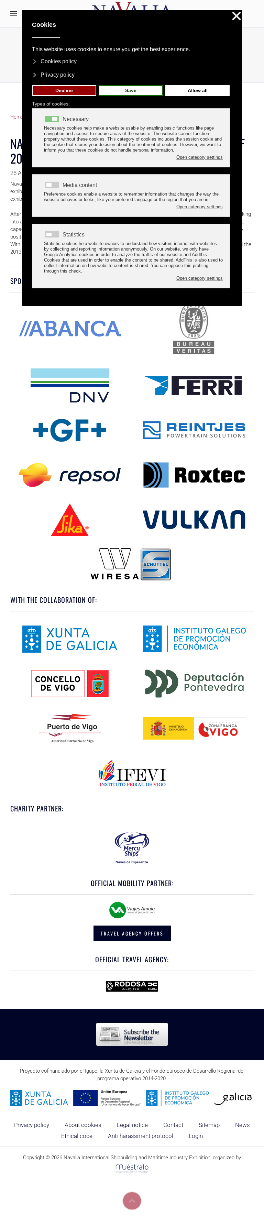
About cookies (83, 1124)
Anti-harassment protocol (140, 1135)
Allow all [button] (198, 90)
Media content (80, 185)
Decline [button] (64, 90)
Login (196, 1135)
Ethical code (76, 1135)
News (242, 1124)
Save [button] (130, 90)
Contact (173, 1124)
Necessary (76, 119)
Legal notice (132, 1124)
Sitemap (209, 1124)
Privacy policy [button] (58, 75)
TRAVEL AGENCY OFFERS (132, 933)
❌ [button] (236, 16)
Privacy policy (31, 1124)
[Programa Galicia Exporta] (132, 1098)
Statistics (74, 234)
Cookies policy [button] (59, 61)
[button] (13, 13)
